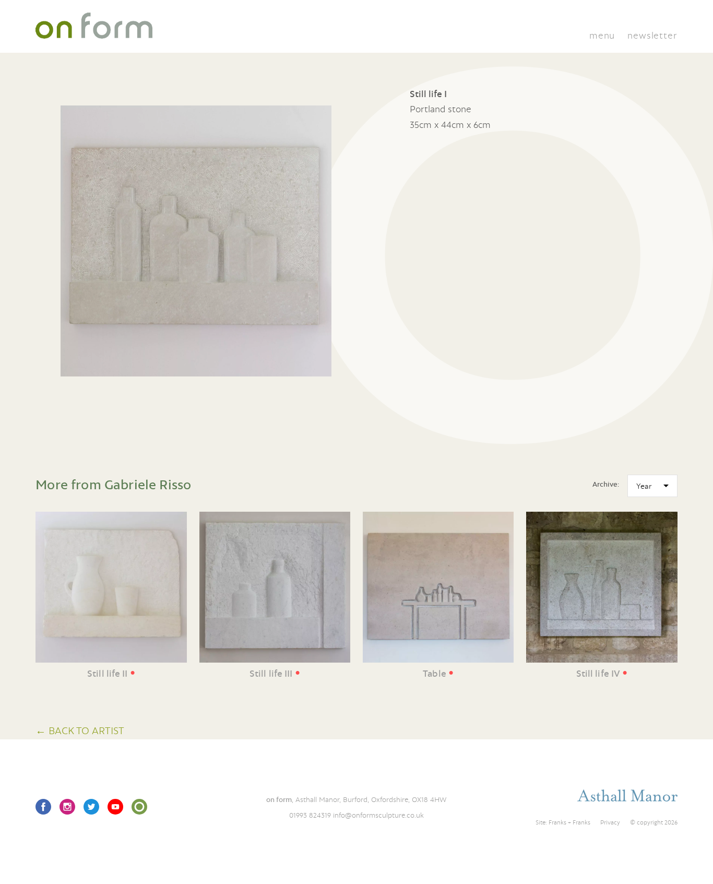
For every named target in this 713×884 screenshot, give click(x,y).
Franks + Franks (569, 822)
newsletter (652, 35)
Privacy (610, 822)
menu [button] (602, 35)
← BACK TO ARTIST (79, 730)
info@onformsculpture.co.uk (378, 815)
